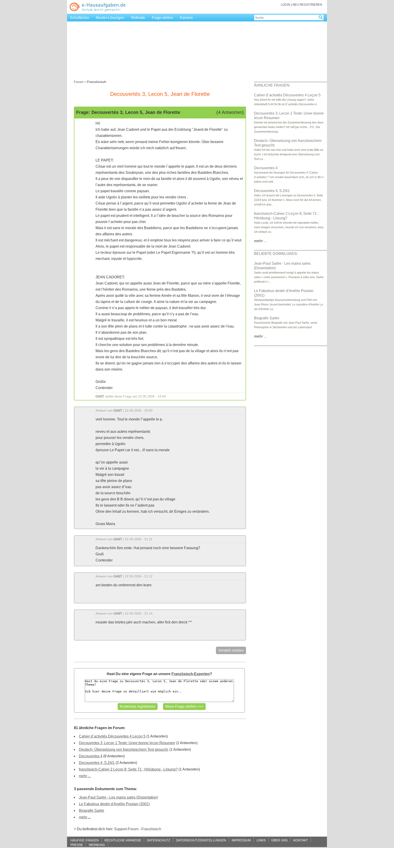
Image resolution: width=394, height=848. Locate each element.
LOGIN (285, 4)
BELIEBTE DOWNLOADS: (276, 254)
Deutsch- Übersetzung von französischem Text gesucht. (123, 749)
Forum (78, 82)
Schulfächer (79, 18)
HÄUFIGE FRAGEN (84, 840)
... (260, 241)
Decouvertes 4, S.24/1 (97, 763)
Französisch (151, 829)
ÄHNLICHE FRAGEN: (272, 85)
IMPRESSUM (241, 840)
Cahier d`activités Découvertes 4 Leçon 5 (112, 736)
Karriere (186, 18)
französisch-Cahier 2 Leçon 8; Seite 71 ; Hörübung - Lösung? (128, 769)
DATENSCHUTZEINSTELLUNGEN (201, 840)
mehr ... (85, 776)
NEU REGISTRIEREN (307, 4)
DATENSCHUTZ (158, 840)
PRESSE (76, 844)
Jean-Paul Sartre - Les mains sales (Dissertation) (118, 797)
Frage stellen (162, 18)
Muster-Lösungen (110, 18)
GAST (100, 396)
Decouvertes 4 (90, 756)
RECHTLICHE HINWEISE (122, 840)
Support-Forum (126, 829)
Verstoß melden (231, 650)
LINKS (261, 840)
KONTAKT (300, 840)
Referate (138, 18)
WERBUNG (97, 844)
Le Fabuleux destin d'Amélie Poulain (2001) (114, 804)
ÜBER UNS (279, 840)
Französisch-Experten (190, 674)
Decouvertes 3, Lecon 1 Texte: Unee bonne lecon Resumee (127, 743)
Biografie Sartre (91, 810)
